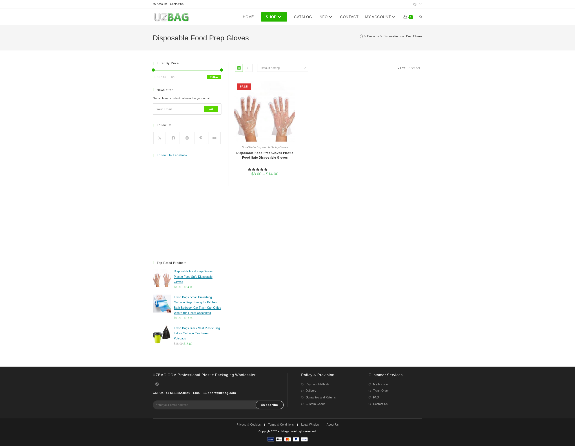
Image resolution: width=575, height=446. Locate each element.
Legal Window (310, 424)
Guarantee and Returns (321, 397)
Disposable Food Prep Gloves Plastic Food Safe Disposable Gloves (264, 155)
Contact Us (177, 4)
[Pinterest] (201, 138)
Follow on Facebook (172, 155)
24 (413, 68)
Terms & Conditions (281, 424)
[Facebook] (173, 138)
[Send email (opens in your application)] (420, 4)
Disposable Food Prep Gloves (402, 36)
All (419, 68)
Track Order (381, 390)
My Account (160, 4)
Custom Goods (315, 404)
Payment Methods (318, 384)
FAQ (376, 397)
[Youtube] (214, 138)
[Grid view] (239, 68)
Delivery (311, 390)
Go (211, 109)
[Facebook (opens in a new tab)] (415, 4)
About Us (333, 424)
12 (408, 68)
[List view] (249, 68)
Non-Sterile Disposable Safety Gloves (265, 147)
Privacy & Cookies (249, 424)
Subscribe (269, 405)
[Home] (361, 36)
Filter (214, 77)
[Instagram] (187, 138)
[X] (159, 138)
